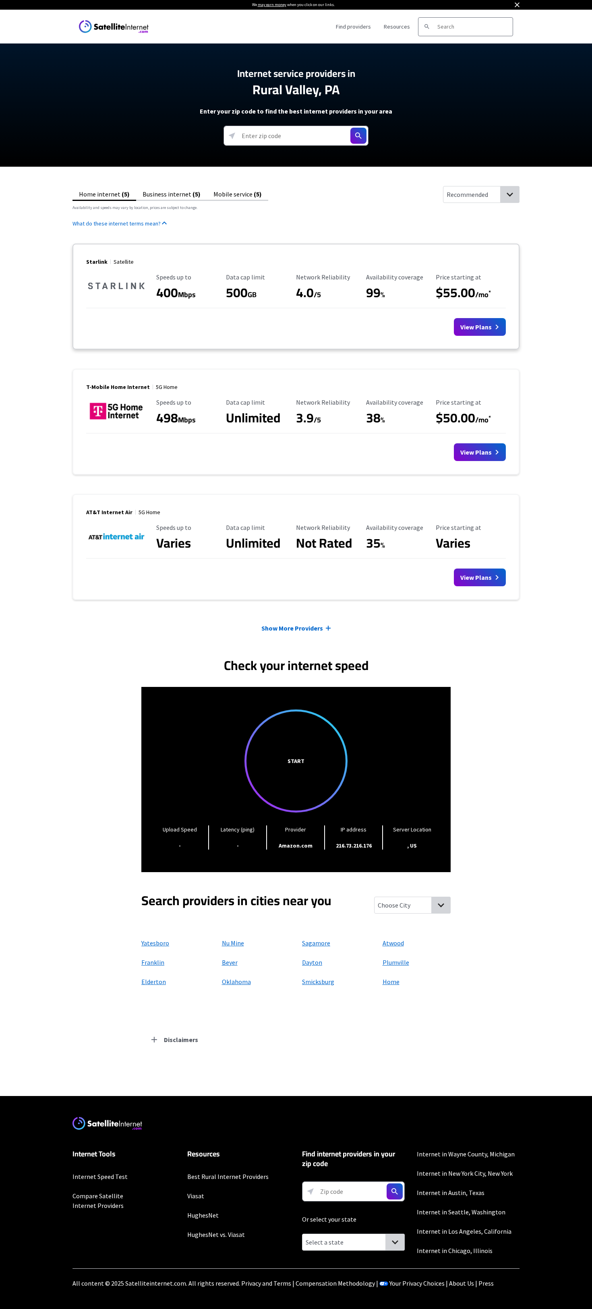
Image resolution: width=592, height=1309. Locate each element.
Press (486, 1283)
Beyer (230, 962)
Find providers (353, 26)
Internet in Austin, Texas (450, 1193)
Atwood (393, 943)
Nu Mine (233, 943)
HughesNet (203, 1215)
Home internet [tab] (104, 194)
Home (391, 982)
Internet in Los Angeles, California (464, 1231)
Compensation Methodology (335, 1283)
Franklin (152, 962)
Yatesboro (155, 943)
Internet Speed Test (100, 1177)
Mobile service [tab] (237, 194)
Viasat (195, 1196)
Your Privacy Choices (417, 1283)
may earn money (272, 4)
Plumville (396, 962)
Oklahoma (236, 982)
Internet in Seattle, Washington (461, 1212)
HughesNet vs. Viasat (216, 1234)
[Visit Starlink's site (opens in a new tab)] (116, 296)
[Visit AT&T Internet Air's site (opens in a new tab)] (116, 546)
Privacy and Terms (266, 1283)
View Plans (476, 327)
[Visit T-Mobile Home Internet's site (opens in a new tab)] (116, 421)
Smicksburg (318, 982)
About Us (461, 1283)
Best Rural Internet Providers (228, 1177)
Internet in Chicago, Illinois (455, 1251)
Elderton (153, 982)
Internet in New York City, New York (465, 1173)
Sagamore (316, 943)
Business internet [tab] (172, 194)
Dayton (312, 962)
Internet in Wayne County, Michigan (466, 1154)
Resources (397, 26)
